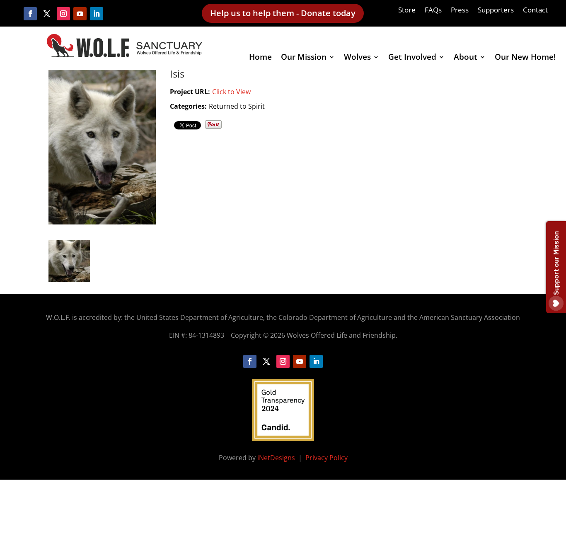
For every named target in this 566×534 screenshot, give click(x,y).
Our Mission (304, 58)
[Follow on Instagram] (63, 13)
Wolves (357, 58)
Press (460, 11)
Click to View (231, 91)
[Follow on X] (46, 13)
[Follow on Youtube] (80, 13)
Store (407, 11)
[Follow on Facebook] (30, 13)
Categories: (188, 106)
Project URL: (190, 91)
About (465, 58)
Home (260, 58)
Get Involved (412, 58)
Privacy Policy (326, 457)
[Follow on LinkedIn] (96, 13)
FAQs (433, 11)
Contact (535, 11)
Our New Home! (525, 58)
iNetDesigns (277, 457)
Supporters (496, 11)
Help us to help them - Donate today (283, 13)
